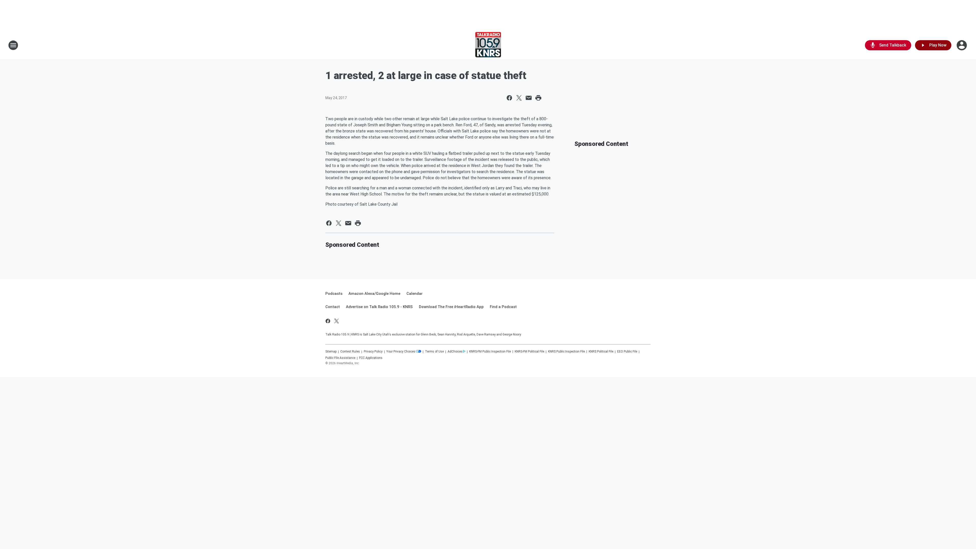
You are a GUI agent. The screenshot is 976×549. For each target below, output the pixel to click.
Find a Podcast (503, 306)
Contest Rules (350, 351)
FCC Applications (371, 358)
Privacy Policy (373, 351)
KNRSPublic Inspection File (566, 351)
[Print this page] (538, 97)
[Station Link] (488, 45)
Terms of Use (434, 351)
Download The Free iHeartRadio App (451, 306)
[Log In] (962, 45)
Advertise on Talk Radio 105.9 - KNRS (379, 306)
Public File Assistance (340, 358)
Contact (332, 306)
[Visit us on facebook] (328, 321)
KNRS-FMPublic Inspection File (490, 351)
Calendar (414, 293)
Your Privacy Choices (400, 351)
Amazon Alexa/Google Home (374, 293)
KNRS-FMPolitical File (529, 351)
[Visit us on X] (336, 321)
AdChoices (455, 351)
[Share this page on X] (519, 97)
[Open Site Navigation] (13, 45)
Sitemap (331, 351)
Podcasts (333, 293)
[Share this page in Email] (528, 97)
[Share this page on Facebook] (509, 97)
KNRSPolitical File (601, 351)
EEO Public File (627, 351)
